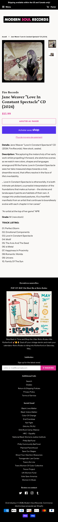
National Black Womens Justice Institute (29, 437)
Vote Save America (29, 476)
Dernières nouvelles (29, 283)
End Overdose (29, 419)
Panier (53, 7)
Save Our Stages (29, 451)
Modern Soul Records (33, 503)
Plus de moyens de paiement (29, 137)
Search (29, 381)
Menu (8, 7)
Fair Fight (29, 423)
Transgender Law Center (29, 458)
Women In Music (29, 480)
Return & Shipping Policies (29, 388)
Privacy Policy (29, 392)
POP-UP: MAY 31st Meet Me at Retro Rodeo (29, 288)
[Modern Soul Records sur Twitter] (20, 493)
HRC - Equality (29, 433)
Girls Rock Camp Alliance (29, 430)
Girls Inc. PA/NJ (29, 426)
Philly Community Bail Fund (29, 444)
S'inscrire (48, 368)
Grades (29, 385)
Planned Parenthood (29, 448)
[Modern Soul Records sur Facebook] (26, 493)
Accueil (4, 37)
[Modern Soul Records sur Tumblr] (37, 493)
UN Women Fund (29, 473)
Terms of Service (29, 395)
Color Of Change (29, 415)
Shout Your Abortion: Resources (29, 455)
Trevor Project (29, 469)
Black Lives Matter (29, 408)
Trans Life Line (29, 462)
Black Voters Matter (29, 412)
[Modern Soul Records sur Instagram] (31, 493)
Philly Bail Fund (29, 441)
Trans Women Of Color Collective (29, 465)
